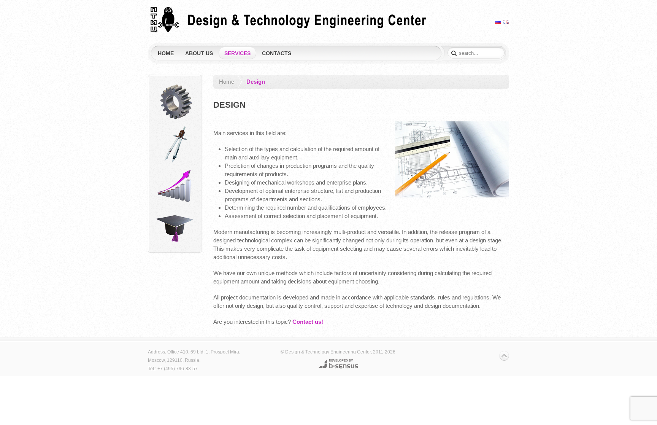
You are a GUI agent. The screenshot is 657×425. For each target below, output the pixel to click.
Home (226, 81)
